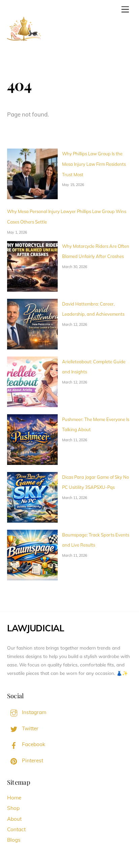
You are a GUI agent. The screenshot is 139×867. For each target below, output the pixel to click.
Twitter (29, 728)
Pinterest (32, 760)
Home (14, 797)
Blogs (14, 840)
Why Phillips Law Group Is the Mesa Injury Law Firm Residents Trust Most (94, 164)
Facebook (33, 744)
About (14, 819)
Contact (16, 829)
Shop (13, 808)
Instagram (33, 712)
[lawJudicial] (24, 44)
